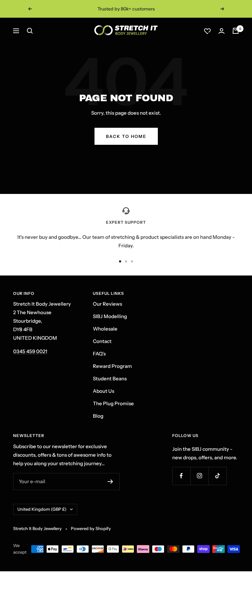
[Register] (110, 481)
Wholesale (105, 329)
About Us (103, 391)
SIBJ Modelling (110, 316)
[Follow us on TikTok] (217, 476)
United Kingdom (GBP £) (42, 509)
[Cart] (235, 31)
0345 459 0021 (30, 351)
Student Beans (110, 378)
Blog (98, 416)
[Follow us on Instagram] (199, 476)
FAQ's (99, 354)
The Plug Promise (113, 403)
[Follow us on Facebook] (181, 476)
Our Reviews (107, 304)
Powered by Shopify (91, 528)
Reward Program (112, 366)
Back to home (126, 136)
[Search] (30, 31)
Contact (102, 341)
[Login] (221, 31)
